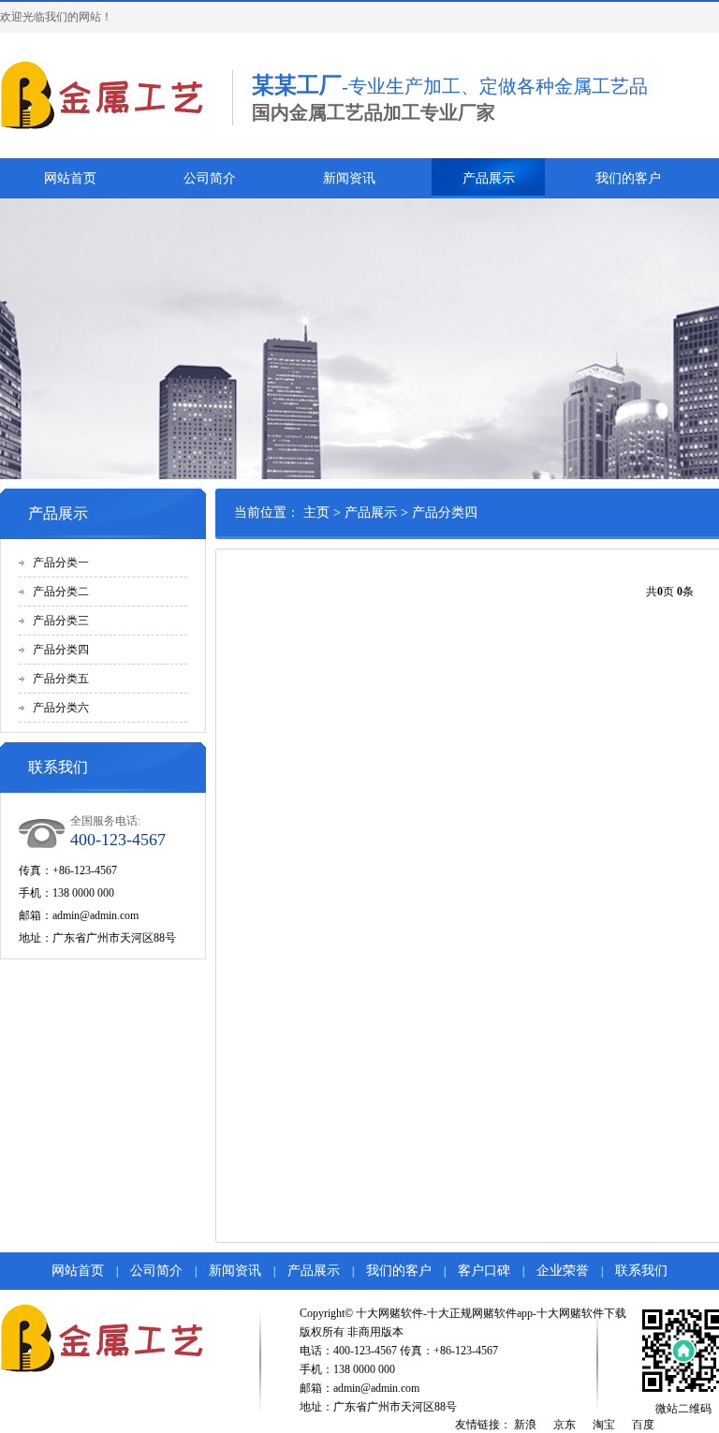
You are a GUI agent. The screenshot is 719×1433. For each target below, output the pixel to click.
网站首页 (70, 178)
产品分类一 (61, 562)
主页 (316, 512)
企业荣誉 (562, 1271)
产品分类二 (61, 591)
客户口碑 (484, 1271)
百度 (643, 1424)
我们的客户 (628, 178)
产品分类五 (61, 678)
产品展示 (488, 178)
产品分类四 (61, 649)
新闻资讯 (349, 178)
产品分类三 (61, 620)
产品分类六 (61, 707)
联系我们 (641, 1271)
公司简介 (209, 178)
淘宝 (604, 1424)
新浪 (525, 1424)
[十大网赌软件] (106, 95)
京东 (564, 1424)
